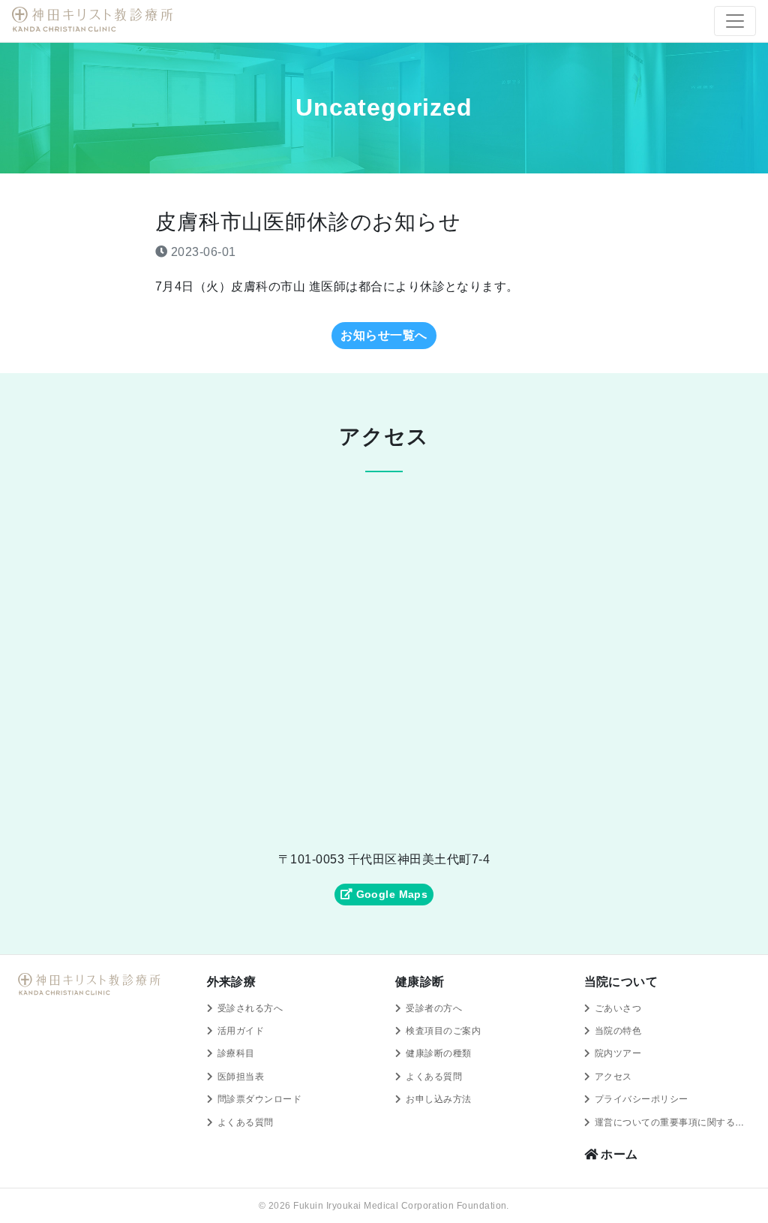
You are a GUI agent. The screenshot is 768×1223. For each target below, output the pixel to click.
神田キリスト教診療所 (94, 20)
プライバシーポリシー (641, 1099)
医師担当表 (241, 1076)
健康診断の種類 (438, 1053)
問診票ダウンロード (260, 1099)
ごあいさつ (618, 1008)
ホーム (618, 1154)
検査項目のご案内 (443, 1031)
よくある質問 (246, 1122)
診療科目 (236, 1053)
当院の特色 (618, 1031)
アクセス (613, 1076)
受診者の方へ (434, 1008)
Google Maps (390, 894)
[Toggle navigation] (735, 21)
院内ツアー (618, 1053)
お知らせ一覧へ (383, 335)
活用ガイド (241, 1031)
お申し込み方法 (438, 1099)
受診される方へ (250, 1008)
